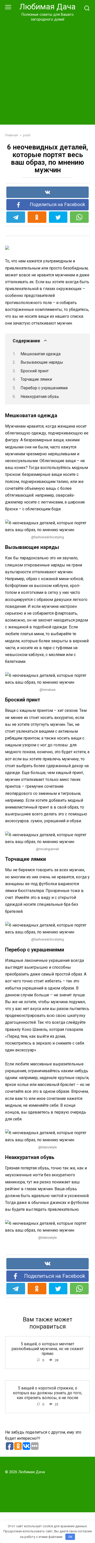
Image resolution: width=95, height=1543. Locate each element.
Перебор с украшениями (44, 387)
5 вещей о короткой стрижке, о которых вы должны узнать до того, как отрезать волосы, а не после (47, 1393)
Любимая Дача (47, 6)
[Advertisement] (47, 72)
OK (70, 1537)
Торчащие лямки (36, 379)
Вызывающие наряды (42, 362)
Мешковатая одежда (41, 353)
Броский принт (35, 370)
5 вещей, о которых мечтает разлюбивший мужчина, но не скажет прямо (48, 1348)
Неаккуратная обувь (40, 396)
